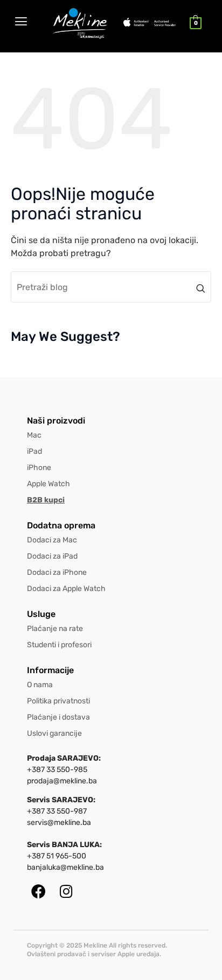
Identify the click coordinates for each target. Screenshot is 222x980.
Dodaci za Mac (52, 540)
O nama (40, 684)
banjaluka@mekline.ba (65, 867)
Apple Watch (48, 483)
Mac (34, 435)
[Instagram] (66, 891)
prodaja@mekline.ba (62, 781)
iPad (34, 451)
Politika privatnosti (58, 701)
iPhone (39, 467)
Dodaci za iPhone (57, 572)
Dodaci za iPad (52, 556)
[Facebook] (38, 891)
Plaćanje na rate (55, 628)
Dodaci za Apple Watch (66, 588)
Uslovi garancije (54, 733)
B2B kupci (46, 500)
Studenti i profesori (59, 644)
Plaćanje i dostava (58, 717)
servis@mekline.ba (59, 822)
